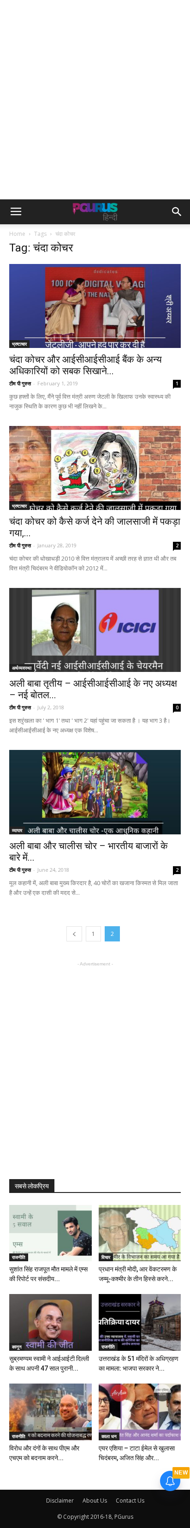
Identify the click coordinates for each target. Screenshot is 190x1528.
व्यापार (17, 830)
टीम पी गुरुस (20, 383)
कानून (17, 1346)
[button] (177, 211)
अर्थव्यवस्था (21, 668)
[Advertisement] (95, 100)
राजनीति (18, 1257)
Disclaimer (60, 1500)
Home (17, 234)
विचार (105, 1257)
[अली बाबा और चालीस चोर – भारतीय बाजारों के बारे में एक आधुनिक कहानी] (95, 792)
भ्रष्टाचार (19, 344)
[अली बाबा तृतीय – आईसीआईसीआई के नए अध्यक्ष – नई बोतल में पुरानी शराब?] (95, 630)
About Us (95, 1500)
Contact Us (130, 1500)
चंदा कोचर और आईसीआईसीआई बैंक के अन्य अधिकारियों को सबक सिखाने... (85, 365)
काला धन (109, 1436)
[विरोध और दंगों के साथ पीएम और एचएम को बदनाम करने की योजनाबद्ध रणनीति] (50, 1412)
